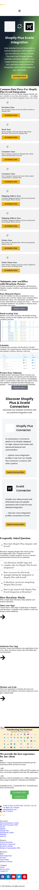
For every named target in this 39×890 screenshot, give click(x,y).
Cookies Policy (23, 882)
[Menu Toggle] (19, 11)
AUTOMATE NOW (19, 76)
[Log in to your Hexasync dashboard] (2, 657)
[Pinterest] (24, 876)
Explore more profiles (15, 472)
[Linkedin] (8, 876)
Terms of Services (4, 882)
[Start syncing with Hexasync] (2, 617)
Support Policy (32, 882)
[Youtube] (13, 876)
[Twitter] (19, 876)
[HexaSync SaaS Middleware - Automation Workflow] (2, 4)
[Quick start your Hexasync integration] (2, 698)
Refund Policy (3, 884)
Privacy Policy (14, 882)
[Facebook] (2, 876)
